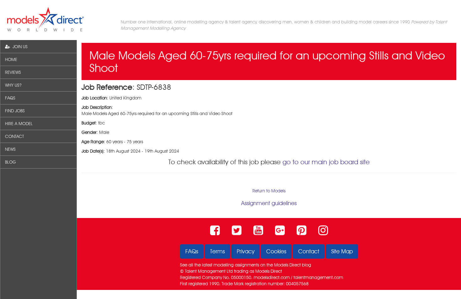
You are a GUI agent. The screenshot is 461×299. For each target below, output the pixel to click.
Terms (217, 251)
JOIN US (19, 46)
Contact (308, 251)
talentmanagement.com (318, 277)
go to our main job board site (326, 162)
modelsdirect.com (272, 277)
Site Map (342, 251)
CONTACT (14, 136)
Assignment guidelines (269, 203)
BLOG (10, 162)
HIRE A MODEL (19, 123)
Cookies (276, 251)
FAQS (10, 97)
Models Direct (287, 264)
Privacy (245, 251)
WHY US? (13, 85)
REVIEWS (13, 72)
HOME (11, 59)
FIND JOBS (15, 110)
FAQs (191, 251)
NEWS (10, 149)
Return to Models (268, 190)
